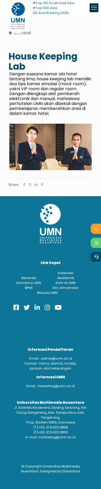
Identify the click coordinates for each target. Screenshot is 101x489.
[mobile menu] (94, 7)
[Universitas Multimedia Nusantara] (18, 7)
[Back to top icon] (50, 454)
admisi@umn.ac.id (56, 358)
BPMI (29, 287)
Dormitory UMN (28, 282)
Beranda (28, 277)
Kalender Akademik (65, 275)
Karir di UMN (66, 282)
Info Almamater (66, 287)
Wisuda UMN (47, 292)
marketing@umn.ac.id (56, 386)
